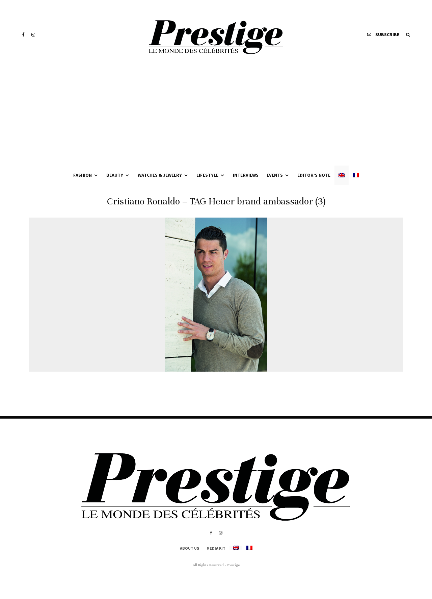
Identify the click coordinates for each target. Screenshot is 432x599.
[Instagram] (33, 34)
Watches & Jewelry (160, 175)
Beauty (114, 175)
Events (275, 175)
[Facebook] (23, 34)
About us (189, 548)
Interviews (246, 175)
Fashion (82, 175)
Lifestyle (207, 175)
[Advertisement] (216, 115)
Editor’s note (313, 175)
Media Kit (216, 548)
